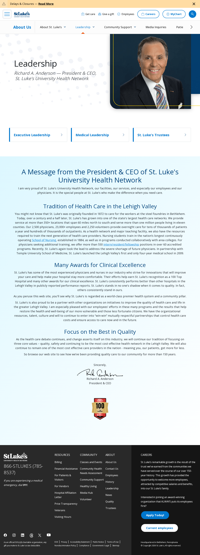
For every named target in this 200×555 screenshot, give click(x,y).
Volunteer (86, 499)
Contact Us (111, 468)
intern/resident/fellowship (121, 244)
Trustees (110, 508)
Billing (58, 462)
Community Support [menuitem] (118, 27)
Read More (46, 4)
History (109, 482)
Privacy (64, 542)
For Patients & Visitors (63, 477)
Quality (109, 501)
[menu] (7, 14)
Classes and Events (91, 462)
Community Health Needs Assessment (91, 471)
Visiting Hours (63, 517)
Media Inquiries (156, 27)
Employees (111, 475)
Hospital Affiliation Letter (65, 495)
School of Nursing (44, 240)
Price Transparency (66, 503)
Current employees (159, 528)
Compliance (84, 545)
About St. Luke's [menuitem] (51, 27)
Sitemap (115, 545)
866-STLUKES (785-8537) (23, 469)
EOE (56, 542)
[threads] (31, 535)
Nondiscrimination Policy (65, 545)
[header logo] (22, 14)
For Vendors (62, 486)
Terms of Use (113, 542)
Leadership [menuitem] (82, 27)
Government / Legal (100, 545)
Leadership (112, 488)
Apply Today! (155, 515)
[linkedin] (23, 535)
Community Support (92, 479)
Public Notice (98, 542)
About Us (22, 27)
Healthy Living (88, 486)
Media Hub (86, 492)
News (108, 495)
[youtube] (49, 535)
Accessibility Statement (80, 542)
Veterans (60, 510)
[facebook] (6, 535)
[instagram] (14, 535)
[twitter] (40, 535)
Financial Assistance (66, 468)
